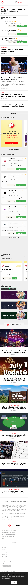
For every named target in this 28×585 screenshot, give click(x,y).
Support (14, 542)
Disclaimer (4, 549)
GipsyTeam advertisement (8, 536)
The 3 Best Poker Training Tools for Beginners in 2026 (14, 436)
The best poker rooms (10, 18)
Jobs (3, 538)
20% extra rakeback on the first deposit (13, 40)
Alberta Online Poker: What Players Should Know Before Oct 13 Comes (14, 408)
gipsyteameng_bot (8, 561)
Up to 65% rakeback (9, 31)
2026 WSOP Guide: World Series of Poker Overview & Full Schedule (14, 464)
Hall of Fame (8, 286)
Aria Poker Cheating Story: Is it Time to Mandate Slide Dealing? (12, 106)
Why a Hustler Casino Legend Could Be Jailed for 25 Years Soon (13, 95)
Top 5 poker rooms (8, 154)
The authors (4, 556)
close (14, 582)
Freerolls (7, 255)
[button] (27, 133)
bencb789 (11, 295)
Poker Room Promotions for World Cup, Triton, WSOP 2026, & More (14, 351)
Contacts (4, 547)
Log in (21, 2)
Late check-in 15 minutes (8, 274)
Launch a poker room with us (8, 532)
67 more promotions (14, 149)
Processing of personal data (8, 552)
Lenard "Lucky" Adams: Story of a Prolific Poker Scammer (13, 10)
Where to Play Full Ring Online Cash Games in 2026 (12, 50)
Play (15, 278)
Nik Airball (11, 305)
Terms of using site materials (8, 571)
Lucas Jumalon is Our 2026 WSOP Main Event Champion (12, 78)
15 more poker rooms (14, 237)
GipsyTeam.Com (12, 530)
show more (14, 113)
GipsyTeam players (8, 117)
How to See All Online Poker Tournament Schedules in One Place (14, 492)
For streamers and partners (8, 534)
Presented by (5, 288)
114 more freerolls (5, 258)
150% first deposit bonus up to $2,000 (13, 23)
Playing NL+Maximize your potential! (11, 132)
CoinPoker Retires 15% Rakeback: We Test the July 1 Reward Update (14, 379)
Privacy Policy (5, 554)
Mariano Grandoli (8, 315)
